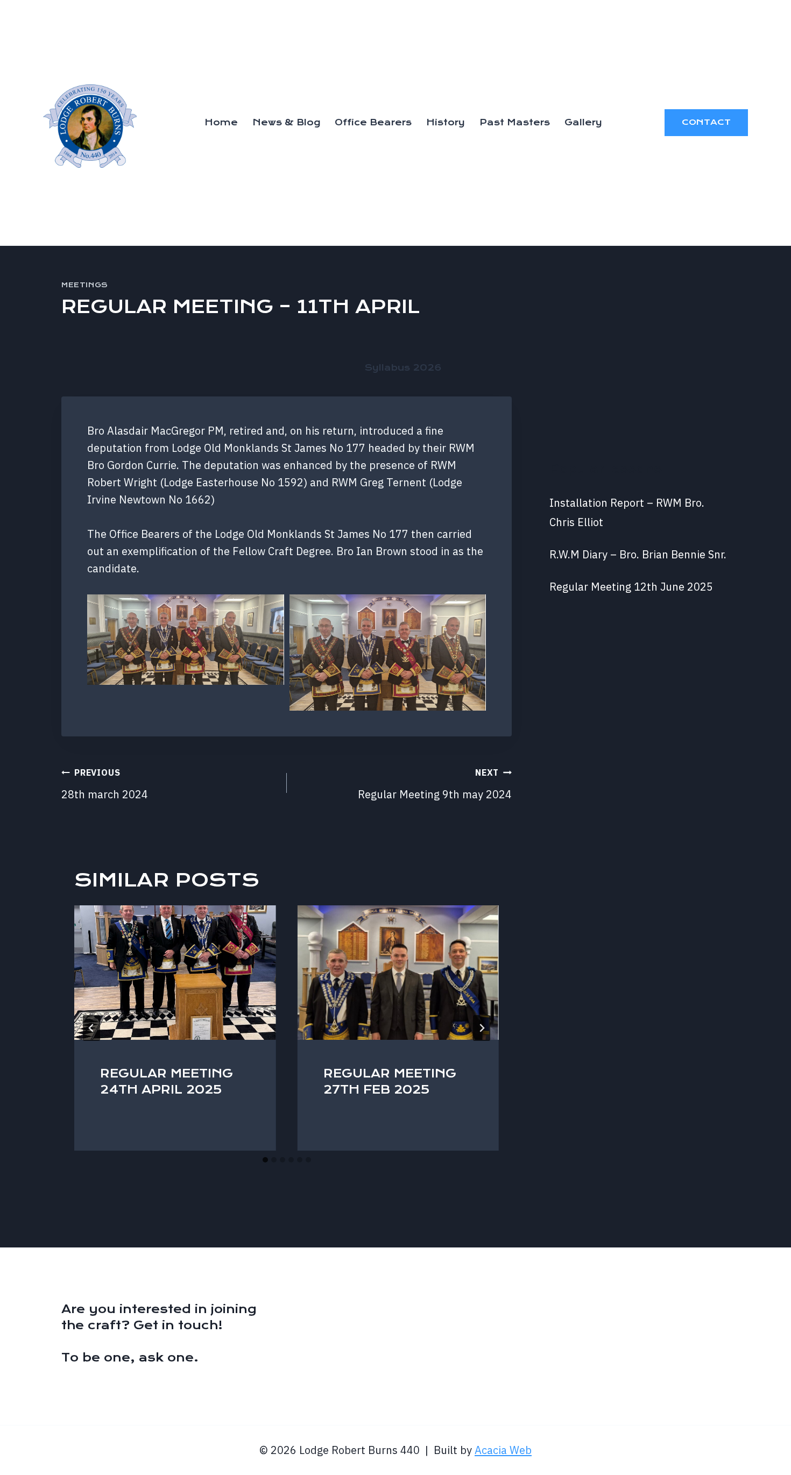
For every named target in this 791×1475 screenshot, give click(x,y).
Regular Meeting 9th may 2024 (435, 784)
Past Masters (514, 122)
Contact (706, 122)
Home (221, 122)
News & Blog (286, 122)
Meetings (84, 285)
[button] (185, 639)
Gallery (583, 122)
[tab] (265, 1159)
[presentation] (175, 972)
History (445, 122)
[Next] (481, 1028)
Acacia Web (503, 1450)
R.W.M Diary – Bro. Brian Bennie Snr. (637, 554)
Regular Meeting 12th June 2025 (631, 586)
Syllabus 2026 (403, 368)
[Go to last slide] (91, 1028)
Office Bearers (373, 122)
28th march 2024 (104, 784)
